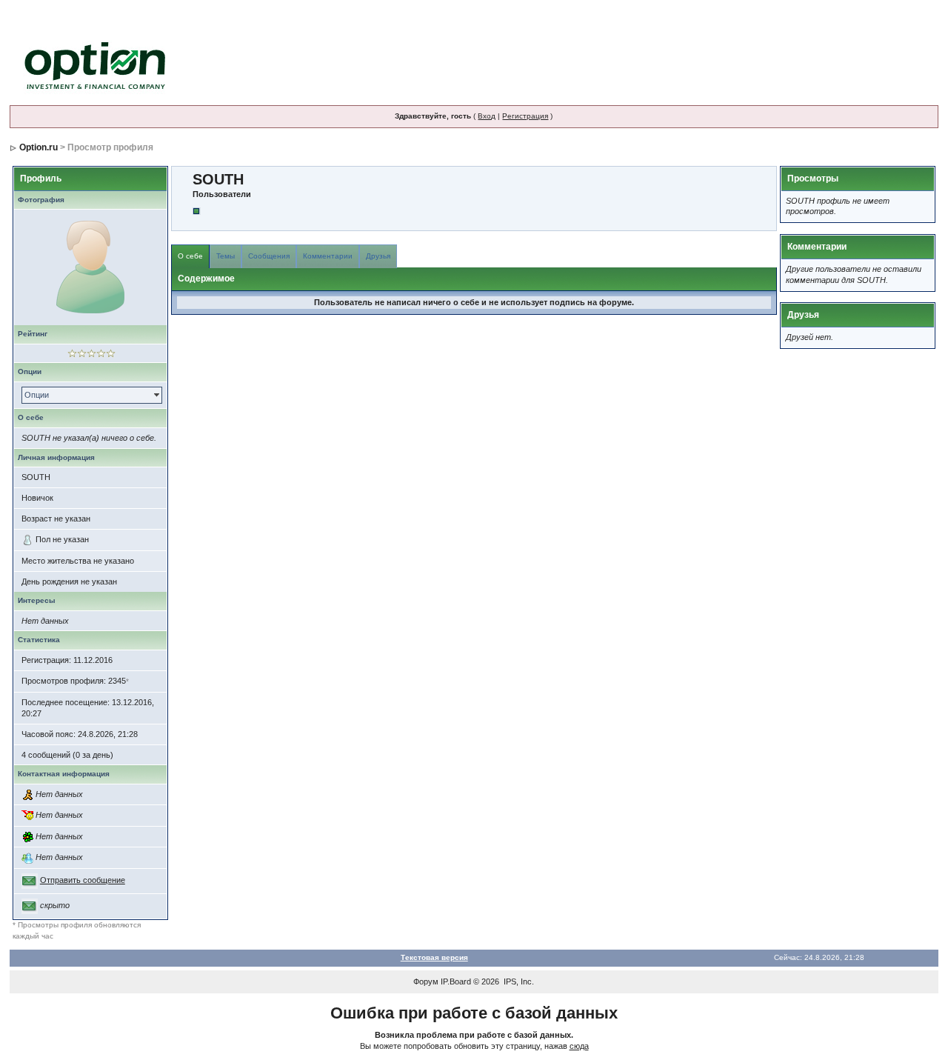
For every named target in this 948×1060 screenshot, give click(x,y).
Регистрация (525, 116)
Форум (425, 981)
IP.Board (456, 981)
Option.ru (38, 147)
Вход (486, 116)
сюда (579, 1045)
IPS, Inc (518, 981)
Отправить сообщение (82, 880)
